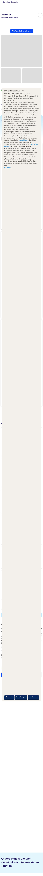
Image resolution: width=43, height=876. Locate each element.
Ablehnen (9, 697)
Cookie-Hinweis (23, 140)
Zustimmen (33, 697)
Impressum (8, 167)
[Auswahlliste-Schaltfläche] (40, 15)
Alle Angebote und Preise (21, 31)
